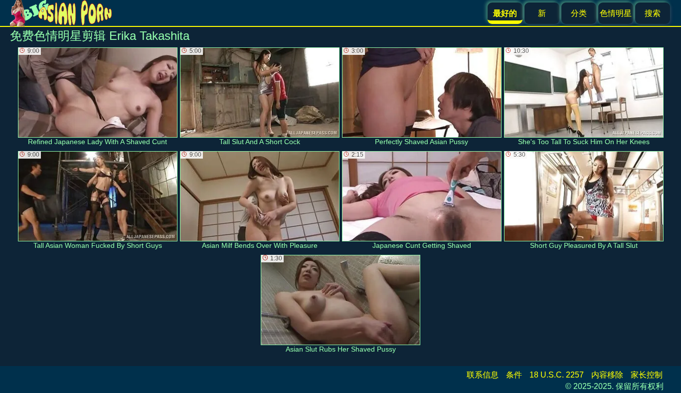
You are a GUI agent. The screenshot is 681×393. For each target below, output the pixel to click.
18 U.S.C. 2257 (556, 375)
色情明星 (616, 13)
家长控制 (647, 375)
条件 (514, 375)
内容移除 (607, 375)
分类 (579, 13)
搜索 (653, 13)
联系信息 (483, 375)
